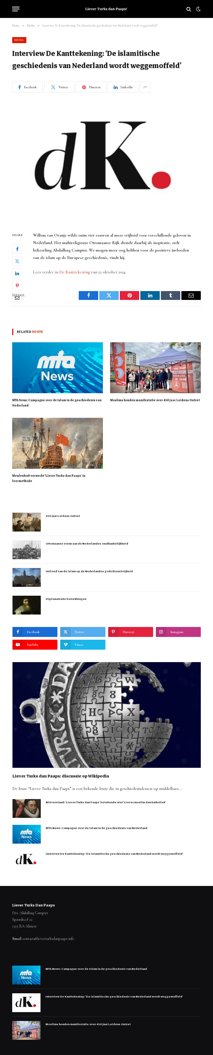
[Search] (188, 9)
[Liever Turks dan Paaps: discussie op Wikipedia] (106, 715)
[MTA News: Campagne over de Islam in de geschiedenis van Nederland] (57, 367)
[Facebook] (17, 249)
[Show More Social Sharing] (145, 87)
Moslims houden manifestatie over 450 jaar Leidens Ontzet (155, 400)
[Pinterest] (17, 285)
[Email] (17, 297)
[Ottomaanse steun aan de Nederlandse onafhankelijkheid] (26, 549)
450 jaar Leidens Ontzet (63, 516)
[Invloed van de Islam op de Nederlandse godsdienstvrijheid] (26, 577)
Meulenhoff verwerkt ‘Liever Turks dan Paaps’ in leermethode (48, 478)
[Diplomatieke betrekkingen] (26, 605)
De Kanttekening (74, 272)
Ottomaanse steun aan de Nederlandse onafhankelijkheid (87, 543)
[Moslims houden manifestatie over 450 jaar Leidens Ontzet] (155, 367)
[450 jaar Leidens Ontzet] (26, 522)
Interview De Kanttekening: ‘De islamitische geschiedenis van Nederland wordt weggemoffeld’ (114, 853)
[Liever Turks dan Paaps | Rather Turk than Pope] (106, 9)
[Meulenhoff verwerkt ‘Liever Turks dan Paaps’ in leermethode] (57, 443)
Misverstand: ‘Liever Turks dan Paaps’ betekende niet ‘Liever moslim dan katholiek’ (106, 802)
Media (19, 40)
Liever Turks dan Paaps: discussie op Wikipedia (60, 776)
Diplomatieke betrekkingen (66, 599)
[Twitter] (17, 261)
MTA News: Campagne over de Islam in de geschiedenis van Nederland (57, 403)
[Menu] (15, 9)
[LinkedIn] (17, 273)
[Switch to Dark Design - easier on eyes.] (198, 9)
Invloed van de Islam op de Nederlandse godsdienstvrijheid (89, 571)
